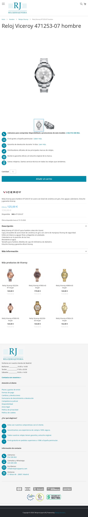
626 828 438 (12, 463)
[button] (49, 125)
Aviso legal (6, 407)
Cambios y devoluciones (11, 395)
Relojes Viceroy (23, 19)
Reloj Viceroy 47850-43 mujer (37, 286)
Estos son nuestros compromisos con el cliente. (25, 425)
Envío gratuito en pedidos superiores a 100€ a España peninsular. (32, 440)
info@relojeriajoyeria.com (17, 469)
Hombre (11, 19)
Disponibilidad (7, 404)
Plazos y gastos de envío (11, 390)
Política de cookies (9, 412)
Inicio (3, 19)
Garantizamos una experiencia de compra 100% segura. (28, 430)
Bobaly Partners (60, 513)
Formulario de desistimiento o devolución (18, 398)
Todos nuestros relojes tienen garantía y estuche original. (29, 435)
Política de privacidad (10, 410)
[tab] (44, 226)
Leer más (42, 144)
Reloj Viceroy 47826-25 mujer (64, 319)
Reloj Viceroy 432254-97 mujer (10, 286)
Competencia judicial (10, 401)
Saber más (38, 139)
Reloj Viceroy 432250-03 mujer (37, 319)
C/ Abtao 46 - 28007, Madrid (18, 474)
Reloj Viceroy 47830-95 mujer (10, 319)
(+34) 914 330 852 (73, 133)
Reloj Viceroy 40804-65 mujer (64, 286)
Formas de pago (8, 392)
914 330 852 (12, 457)
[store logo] (17, 8)
